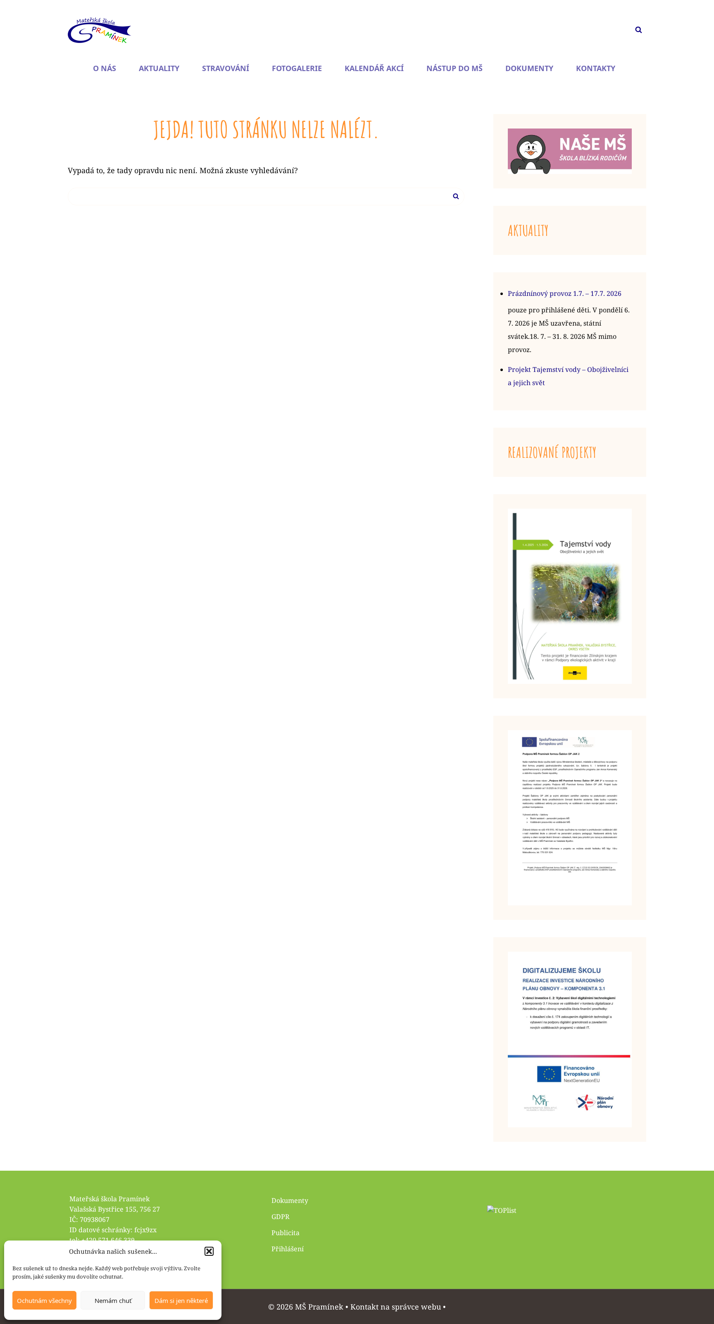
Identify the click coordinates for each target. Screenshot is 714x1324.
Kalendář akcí (374, 68)
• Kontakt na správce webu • (395, 1307)
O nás (104, 68)
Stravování (225, 68)
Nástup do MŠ (454, 68)
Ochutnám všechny (44, 1300)
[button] (209, 1251)
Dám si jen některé (181, 1300)
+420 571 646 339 (108, 1240)
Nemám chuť (113, 1300)
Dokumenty (529, 68)
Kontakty (595, 68)
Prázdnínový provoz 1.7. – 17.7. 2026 (564, 293)
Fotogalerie (297, 68)
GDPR (280, 1216)
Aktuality (159, 68)
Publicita (285, 1232)
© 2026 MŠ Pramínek (305, 1307)
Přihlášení (287, 1248)
